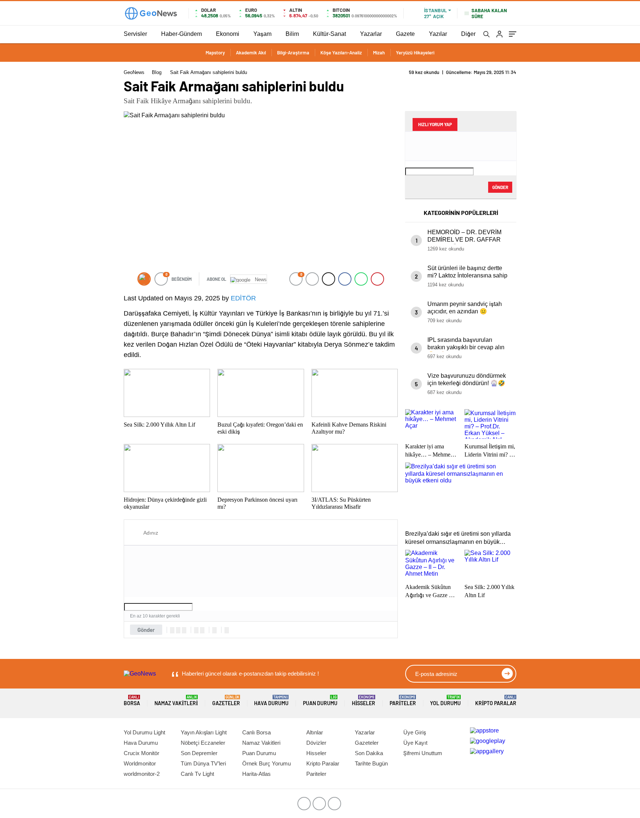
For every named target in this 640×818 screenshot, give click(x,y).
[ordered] (196, 630)
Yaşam (262, 34)
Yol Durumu (445, 700)
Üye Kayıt (415, 743)
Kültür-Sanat (329, 34)
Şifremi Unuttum (422, 753)
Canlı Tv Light (197, 774)
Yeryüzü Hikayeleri (415, 52)
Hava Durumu (271, 700)
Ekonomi (227, 34)
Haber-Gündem (181, 34)
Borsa (132, 700)
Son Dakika (369, 753)
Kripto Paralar (495, 700)
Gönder (146, 629)
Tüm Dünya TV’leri (203, 763)
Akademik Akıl (251, 52)
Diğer (468, 34)
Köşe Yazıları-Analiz (341, 52)
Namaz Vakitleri (176, 700)
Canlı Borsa (256, 732)
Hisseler (363, 700)
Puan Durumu (320, 700)
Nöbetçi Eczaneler (203, 743)
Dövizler (316, 743)
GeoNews (134, 72)
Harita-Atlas (256, 774)
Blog (156, 72)
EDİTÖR (243, 298)
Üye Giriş (414, 732)
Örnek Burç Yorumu (266, 763)
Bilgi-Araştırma (293, 52)
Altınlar (314, 732)
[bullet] (202, 630)
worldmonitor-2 (142, 774)
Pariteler (403, 700)
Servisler (135, 34)
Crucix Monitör (141, 753)
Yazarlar (371, 34)
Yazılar (438, 34)
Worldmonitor (140, 763)
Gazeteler (226, 700)
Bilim (292, 34)
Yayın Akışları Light (204, 732)
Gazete (405, 34)
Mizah (379, 52)
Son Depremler (199, 753)
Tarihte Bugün (371, 763)
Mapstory (215, 52)
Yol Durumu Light (144, 732)
